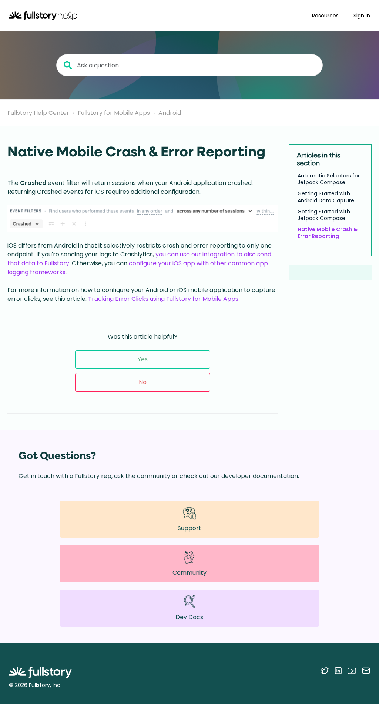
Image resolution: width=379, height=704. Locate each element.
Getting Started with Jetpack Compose (324, 215)
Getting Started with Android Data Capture (326, 196)
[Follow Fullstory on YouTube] (352, 671)
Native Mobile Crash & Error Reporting (328, 232)
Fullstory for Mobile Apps (114, 113)
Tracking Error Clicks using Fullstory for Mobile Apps (163, 299)
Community (189, 572)
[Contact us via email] (366, 671)
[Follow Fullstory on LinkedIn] (338, 671)
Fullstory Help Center (38, 113)
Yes (143, 359)
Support (189, 528)
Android (169, 113)
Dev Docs (189, 617)
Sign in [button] (361, 15)
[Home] (43, 15)
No (143, 382)
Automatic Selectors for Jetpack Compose (329, 179)
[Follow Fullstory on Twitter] (325, 671)
